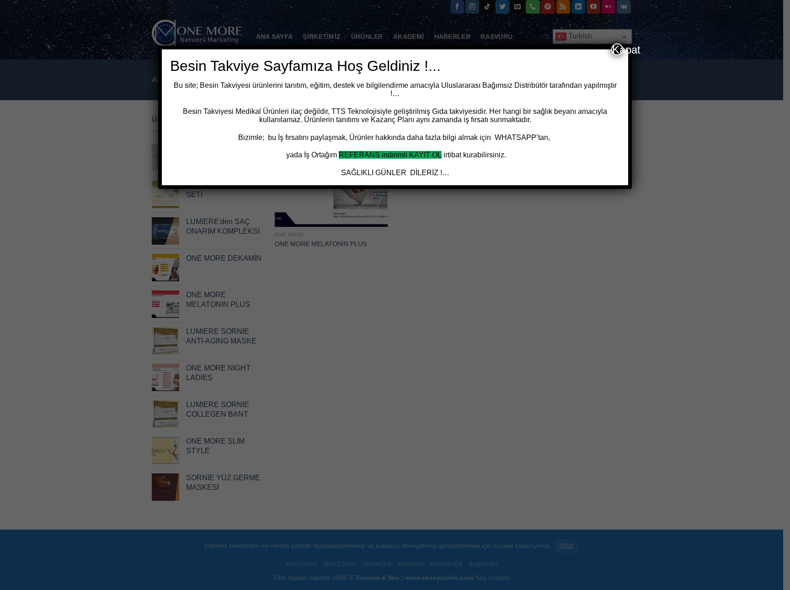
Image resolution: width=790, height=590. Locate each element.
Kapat (617, 49)
